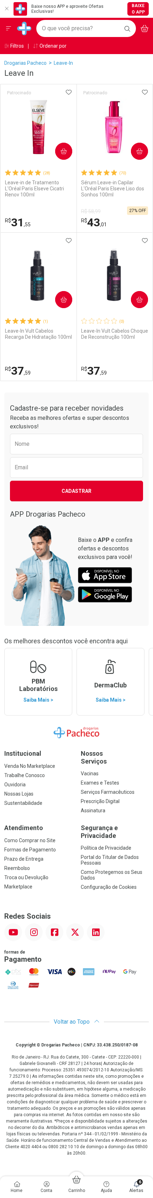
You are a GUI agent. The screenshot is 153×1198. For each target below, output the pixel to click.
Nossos (94, 757)
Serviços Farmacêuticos (107, 792)
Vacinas (90, 773)
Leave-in (63, 63)
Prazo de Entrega (23, 859)
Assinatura (93, 810)
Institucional (22, 753)
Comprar (57, 151)
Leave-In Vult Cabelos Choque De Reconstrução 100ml (114, 334)
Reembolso (17, 868)
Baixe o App (138, 9)
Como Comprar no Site (30, 840)
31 (18, 222)
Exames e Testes (100, 783)
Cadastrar (76, 491)
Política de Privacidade (106, 848)
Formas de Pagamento (30, 850)
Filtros (16, 46)
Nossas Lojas (18, 794)
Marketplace (18, 887)
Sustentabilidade (23, 803)
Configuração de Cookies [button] (109, 887)
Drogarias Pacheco (25, 63)
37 (18, 370)
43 (94, 222)
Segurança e (99, 831)
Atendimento (23, 828)
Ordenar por (52, 46)
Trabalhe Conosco (24, 775)
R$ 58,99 (91, 211)
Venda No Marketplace (29, 766)
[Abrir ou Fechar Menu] (8, 28)
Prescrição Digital (100, 801)
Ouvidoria (15, 784)
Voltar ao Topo (72, 1021)
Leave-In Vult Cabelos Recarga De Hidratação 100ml (38, 334)
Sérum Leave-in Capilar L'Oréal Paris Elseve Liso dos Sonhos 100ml (112, 188)
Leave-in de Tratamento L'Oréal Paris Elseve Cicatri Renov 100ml (34, 188)
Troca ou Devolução (26, 877)
